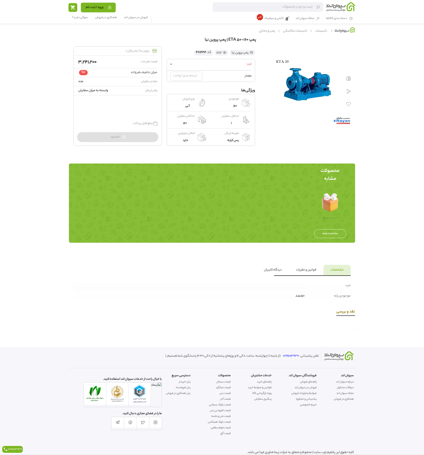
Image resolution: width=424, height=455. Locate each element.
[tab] (337, 270)
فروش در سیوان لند (136, 17)
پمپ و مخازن (267, 31)
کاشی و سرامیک (274, 18)
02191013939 (291, 356)
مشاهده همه (330, 233)
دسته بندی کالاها (336, 18)
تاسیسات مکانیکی (295, 31)
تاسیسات (321, 31)
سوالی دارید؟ (80, 17)
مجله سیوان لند (304, 18)
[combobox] (211, 64)
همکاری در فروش (106, 17)
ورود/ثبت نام (94, 7)
